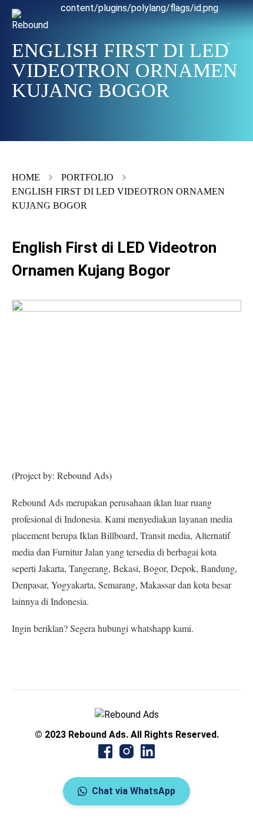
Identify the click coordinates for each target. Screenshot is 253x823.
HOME (26, 177)
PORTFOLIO (87, 177)
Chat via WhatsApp (133, 791)
